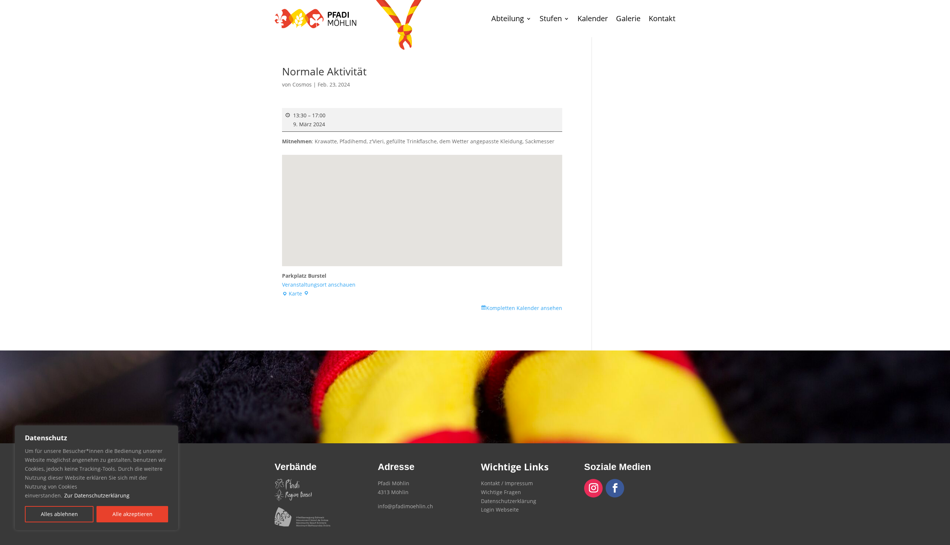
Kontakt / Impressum (507, 483)
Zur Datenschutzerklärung (97, 495)
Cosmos (302, 84)
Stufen (551, 18)
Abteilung (507, 18)
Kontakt (662, 18)
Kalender (592, 18)
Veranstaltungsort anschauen (319, 284)
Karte (293, 294)
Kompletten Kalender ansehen (524, 307)
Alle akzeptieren (132, 514)
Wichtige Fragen (501, 492)
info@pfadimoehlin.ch (405, 506)
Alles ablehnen (59, 514)
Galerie (628, 18)
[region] (96, 477)
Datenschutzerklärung (508, 501)
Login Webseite (500, 509)
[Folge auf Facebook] (615, 488)
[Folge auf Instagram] (593, 488)
